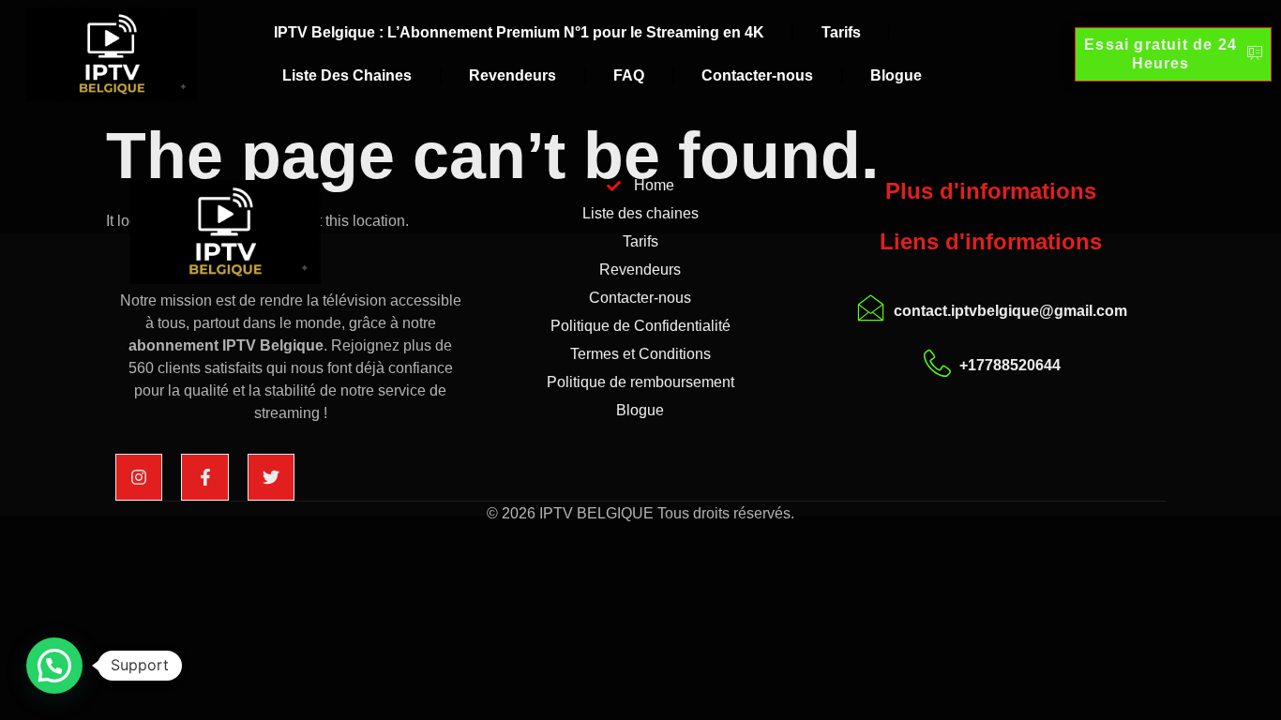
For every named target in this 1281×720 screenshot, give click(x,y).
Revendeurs (512, 75)
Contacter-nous (757, 75)
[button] (54, 666)
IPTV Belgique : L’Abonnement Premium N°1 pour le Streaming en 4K (519, 32)
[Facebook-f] (204, 477)
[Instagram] (138, 477)
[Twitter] (271, 477)
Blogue (896, 75)
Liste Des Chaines (347, 75)
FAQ (628, 75)
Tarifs (841, 32)
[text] (290, 357)
